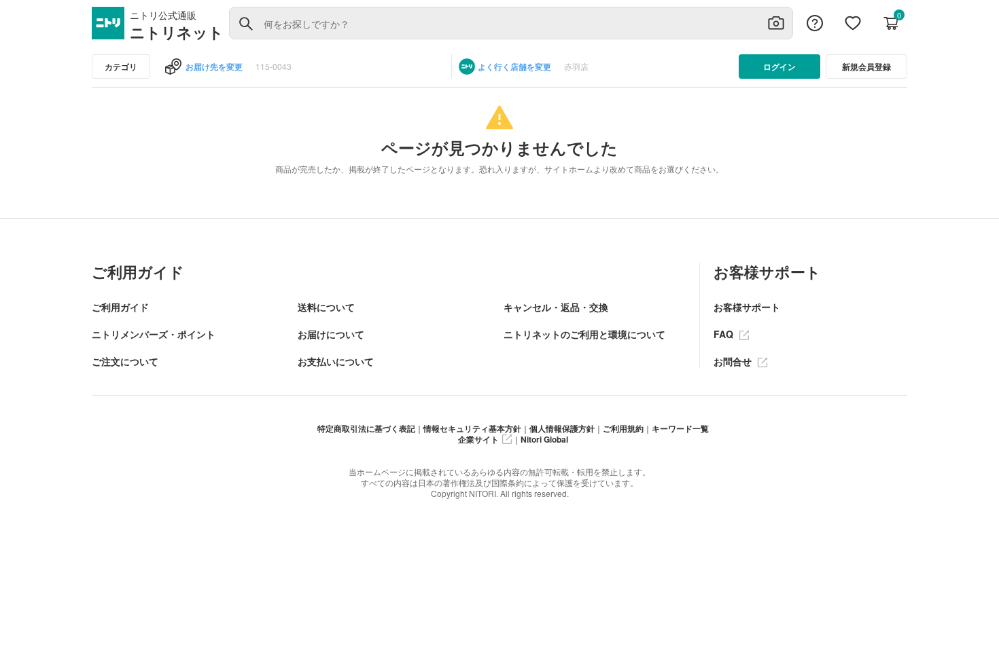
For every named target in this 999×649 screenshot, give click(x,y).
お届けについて (331, 334)
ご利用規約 (623, 428)
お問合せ (734, 361)
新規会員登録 (866, 66)
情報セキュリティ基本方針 (472, 428)
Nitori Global (544, 439)
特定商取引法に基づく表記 (366, 428)
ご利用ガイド (120, 307)
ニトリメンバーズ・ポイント (153, 334)
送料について (326, 307)
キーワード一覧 (680, 428)
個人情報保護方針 (562, 428)
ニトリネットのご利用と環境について (584, 334)
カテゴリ (121, 66)
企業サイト (478, 439)
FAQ (725, 334)
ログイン (779, 66)
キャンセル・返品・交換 (556, 307)
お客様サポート (747, 307)
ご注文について (125, 361)
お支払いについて (336, 361)
